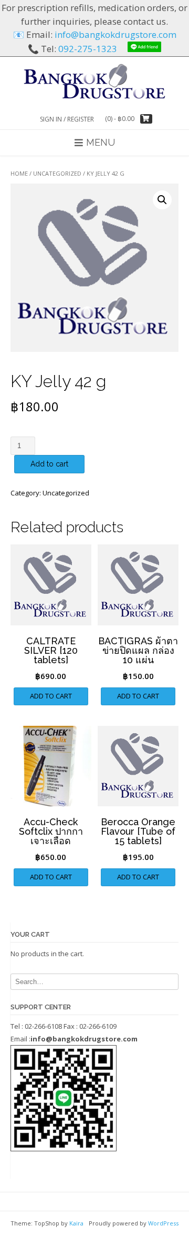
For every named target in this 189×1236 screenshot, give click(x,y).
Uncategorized (57, 173)
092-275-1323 (87, 49)
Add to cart (49, 464)
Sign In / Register (67, 119)
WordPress (163, 1223)
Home (19, 173)
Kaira (76, 1223)
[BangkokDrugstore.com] (94, 81)
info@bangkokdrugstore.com (115, 34)
